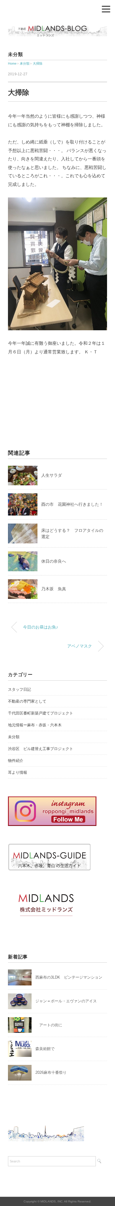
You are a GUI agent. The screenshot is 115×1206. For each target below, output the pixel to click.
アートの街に (48, 1025)
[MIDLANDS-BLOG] (57, 25)
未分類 (15, 54)
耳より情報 (17, 772)
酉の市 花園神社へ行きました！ (72, 504)
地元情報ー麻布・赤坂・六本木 (35, 725)
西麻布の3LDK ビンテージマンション (68, 977)
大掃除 (37, 63)
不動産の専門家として (27, 701)
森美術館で (45, 1049)
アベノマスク (79, 646)
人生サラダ (51, 475)
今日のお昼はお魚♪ (40, 627)
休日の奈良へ (53, 561)
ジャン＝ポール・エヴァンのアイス (66, 1001)
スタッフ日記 (19, 689)
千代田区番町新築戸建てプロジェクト (40, 713)
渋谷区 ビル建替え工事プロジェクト (40, 748)
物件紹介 (15, 760)
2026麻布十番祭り (52, 1072)
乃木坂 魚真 (53, 588)
